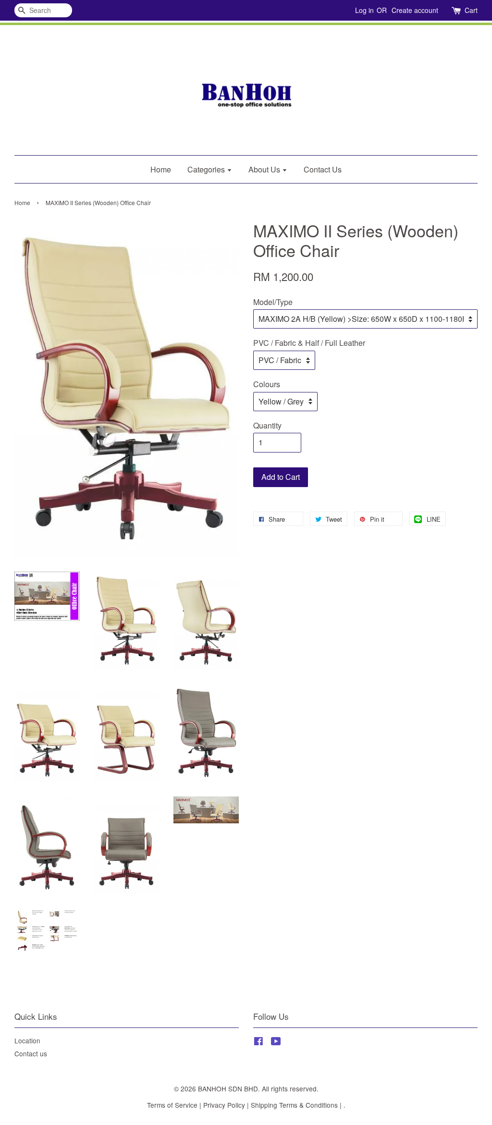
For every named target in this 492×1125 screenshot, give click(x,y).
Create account (415, 10)
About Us (265, 169)
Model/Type (273, 301)
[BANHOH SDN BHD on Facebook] (258, 1042)
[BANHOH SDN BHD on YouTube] (276, 1042)
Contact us (30, 1053)
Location (27, 1040)
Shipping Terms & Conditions (294, 1105)
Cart (471, 10)
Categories (207, 169)
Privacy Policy (224, 1105)
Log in (364, 10)
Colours (266, 384)
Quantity (267, 425)
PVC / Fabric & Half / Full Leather (309, 342)
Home (160, 169)
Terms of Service (172, 1105)
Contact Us (323, 169)
